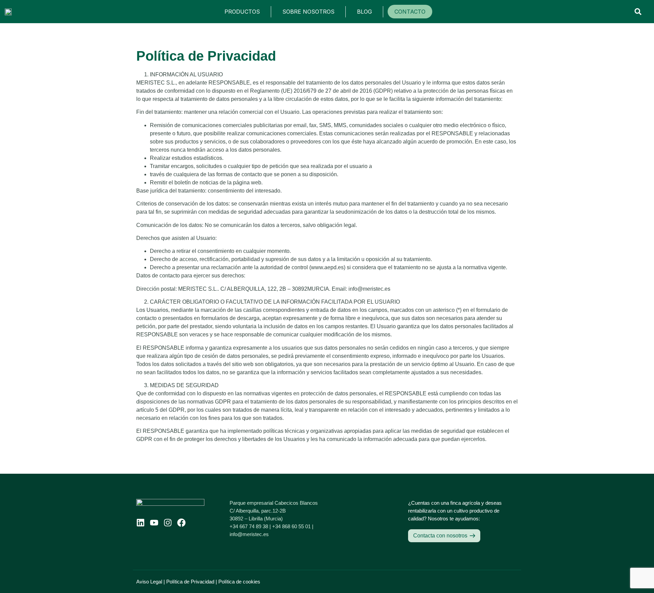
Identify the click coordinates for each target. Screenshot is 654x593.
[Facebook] (181, 522)
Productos (242, 11)
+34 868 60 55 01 (291, 526)
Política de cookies (239, 581)
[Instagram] (168, 522)
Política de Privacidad (190, 581)
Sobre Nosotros (308, 11)
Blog (364, 11)
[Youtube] (154, 522)
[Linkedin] (140, 522)
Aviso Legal (149, 581)
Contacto (409, 11)
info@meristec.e (248, 534)
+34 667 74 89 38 (249, 526)
